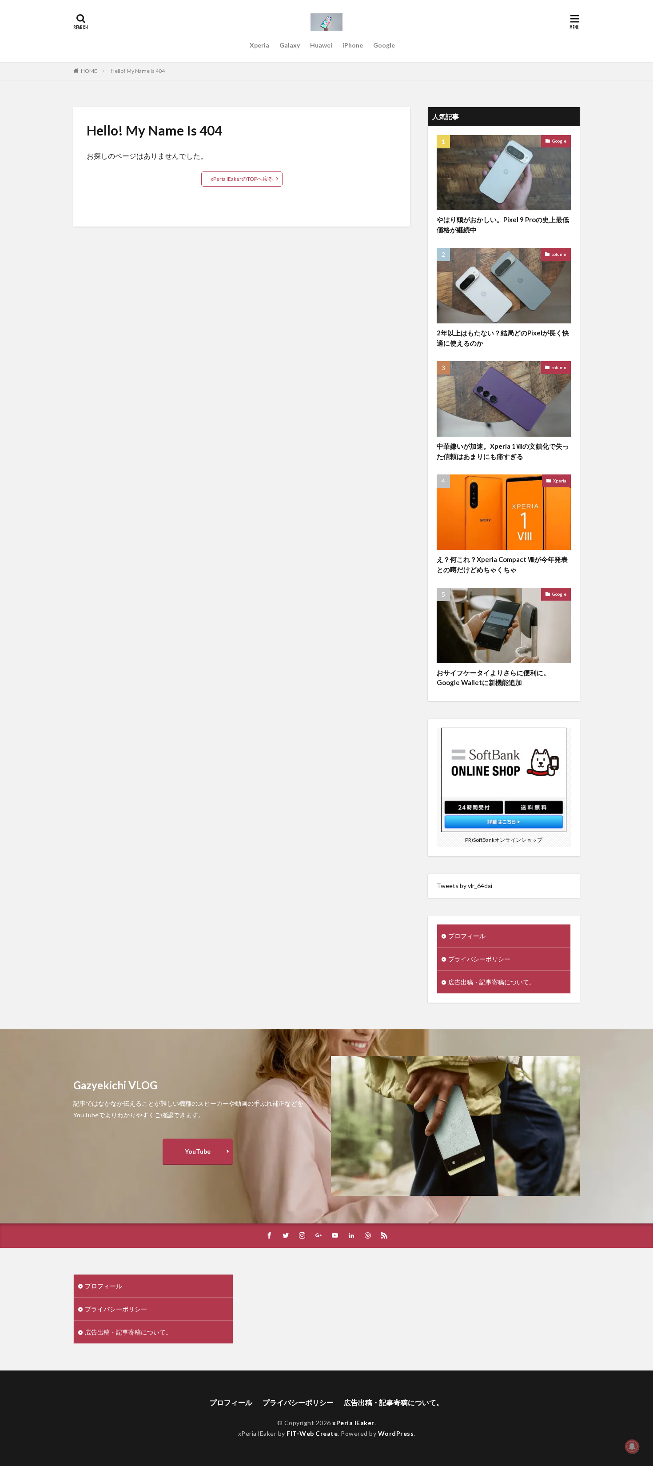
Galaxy (289, 45)
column (559, 254)
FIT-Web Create (312, 1433)
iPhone (352, 45)
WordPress (396, 1433)
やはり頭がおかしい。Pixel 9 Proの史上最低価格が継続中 (503, 224)
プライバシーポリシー (479, 959)
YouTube (198, 1151)
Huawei (321, 45)
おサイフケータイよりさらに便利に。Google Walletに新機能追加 (493, 678)
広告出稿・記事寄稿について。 (491, 982)
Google (384, 45)
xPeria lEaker (353, 1422)
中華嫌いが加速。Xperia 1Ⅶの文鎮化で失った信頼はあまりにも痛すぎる (503, 451)
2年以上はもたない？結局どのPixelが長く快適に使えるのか (503, 338)
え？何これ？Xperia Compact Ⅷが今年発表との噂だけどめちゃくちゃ (502, 564)
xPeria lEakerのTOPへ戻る (242, 178)
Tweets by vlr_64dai (464, 885)
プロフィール (467, 936)
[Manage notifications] (632, 1446)
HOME (89, 71)
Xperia (259, 45)
